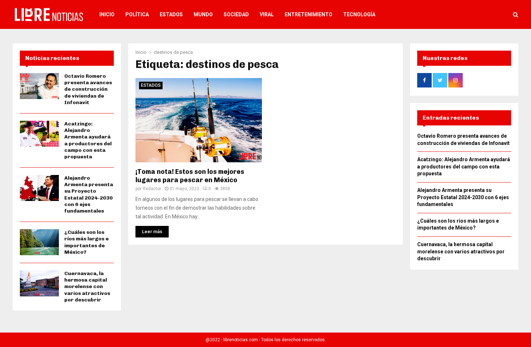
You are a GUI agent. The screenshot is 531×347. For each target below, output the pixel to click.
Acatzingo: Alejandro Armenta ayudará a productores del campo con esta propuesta (88, 140)
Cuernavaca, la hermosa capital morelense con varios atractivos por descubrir (87, 286)
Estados (171, 14)
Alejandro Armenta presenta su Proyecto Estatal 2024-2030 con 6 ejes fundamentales (88, 194)
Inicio (107, 14)
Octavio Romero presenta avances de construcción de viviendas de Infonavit (88, 89)
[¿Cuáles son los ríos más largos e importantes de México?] (39, 242)
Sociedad (236, 14)
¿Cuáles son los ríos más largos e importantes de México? (86, 242)
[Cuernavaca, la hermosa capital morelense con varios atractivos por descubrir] (39, 283)
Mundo (203, 14)
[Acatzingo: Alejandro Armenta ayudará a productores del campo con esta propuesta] (39, 134)
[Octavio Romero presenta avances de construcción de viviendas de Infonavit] (39, 86)
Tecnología (359, 14)
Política (137, 14)
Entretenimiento (308, 14)
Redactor (152, 188)
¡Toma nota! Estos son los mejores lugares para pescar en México (189, 176)
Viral (267, 14)
